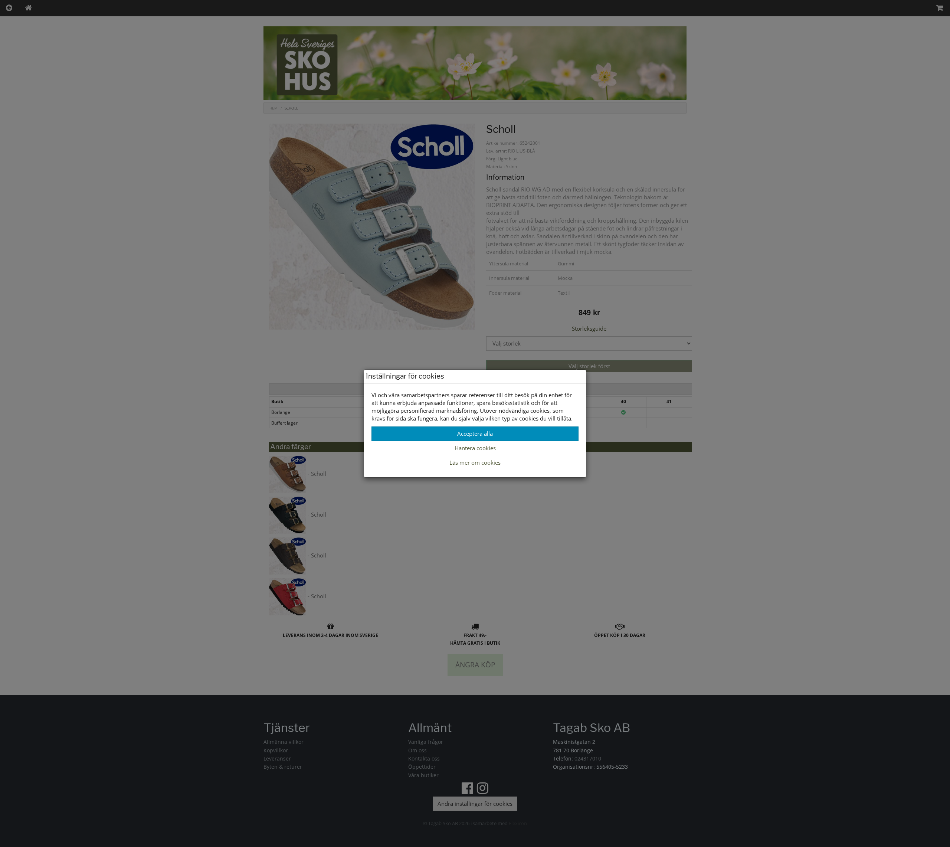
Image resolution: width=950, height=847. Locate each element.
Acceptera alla (475, 433)
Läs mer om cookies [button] (475, 462)
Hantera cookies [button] (475, 448)
